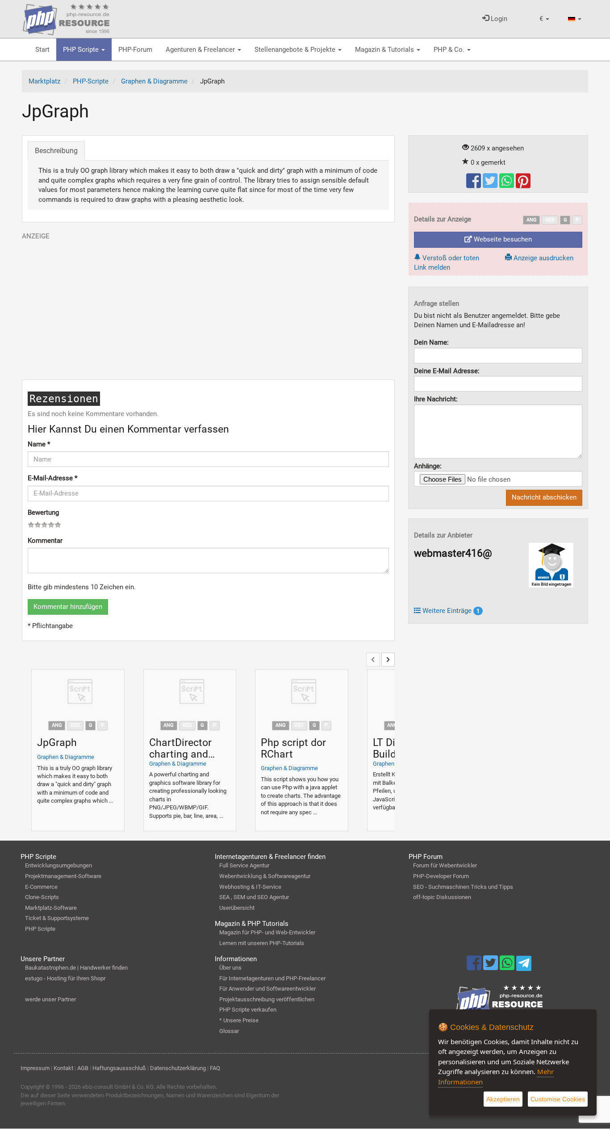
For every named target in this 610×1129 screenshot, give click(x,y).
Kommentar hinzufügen (67, 607)
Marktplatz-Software (51, 907)
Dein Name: (431, 342)
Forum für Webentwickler (445, 865)
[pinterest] (523, 185)
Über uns (230, 967)
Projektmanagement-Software (63, 876)
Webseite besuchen (502, 239)
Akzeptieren (503, 1099)
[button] (544, 19)
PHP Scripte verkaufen (247, 1009)
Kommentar (45, 541)
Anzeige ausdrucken (542, 258)
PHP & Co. (450, 50)
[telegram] (523, 966)
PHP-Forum (135, 50)
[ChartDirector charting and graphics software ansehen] (190, 693)
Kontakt (63, 1068)
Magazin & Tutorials (385, 50)
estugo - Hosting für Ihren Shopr (65, 978)
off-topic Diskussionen (442, 897)
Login (498, 19)
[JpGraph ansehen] (78, 693)
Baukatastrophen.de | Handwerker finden (76, 967)
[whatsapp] (507, 185)
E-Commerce (41, 886)
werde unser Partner (50, 999)
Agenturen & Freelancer (201, 50)
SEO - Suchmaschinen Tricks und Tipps (463, 886)
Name (39, 444)
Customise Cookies (558, 1099)
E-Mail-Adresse (52, 478)
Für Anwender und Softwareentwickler (267, 988)
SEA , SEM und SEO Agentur (254, 897)
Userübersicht (237, 907)
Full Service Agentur (244, 865)
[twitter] (491, 185)
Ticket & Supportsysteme (57, 918)
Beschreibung (56, 150)
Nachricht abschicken (544, 497)
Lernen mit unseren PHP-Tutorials (261, 943)
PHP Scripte (81, 50)
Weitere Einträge (450, 611)
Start (42, 50)
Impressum (35, 1068)
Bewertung (43, 512)
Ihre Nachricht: (436, 399)
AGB (82, 1068)
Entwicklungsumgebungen (58, 865)
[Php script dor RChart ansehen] (301, 693)
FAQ (215, 1068)
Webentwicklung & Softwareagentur (264, 876)
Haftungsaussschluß (119, 1068)
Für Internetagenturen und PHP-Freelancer (272, 978)
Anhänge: (428, 466)
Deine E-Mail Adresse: (447, 371)
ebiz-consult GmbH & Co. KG (118, 1086)
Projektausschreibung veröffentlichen (266, 999)
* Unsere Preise (239, 1020)
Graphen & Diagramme (65, 757)
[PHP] (66, 18)
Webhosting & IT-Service (250, 886)
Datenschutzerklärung (178, 1068)
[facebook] (474, 185)
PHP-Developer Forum (441, 876)
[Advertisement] (208, 303)
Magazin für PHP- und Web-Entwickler (267, 932)
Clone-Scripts (42, 897)
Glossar (229, 1031)
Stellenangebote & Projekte (296, 50)
